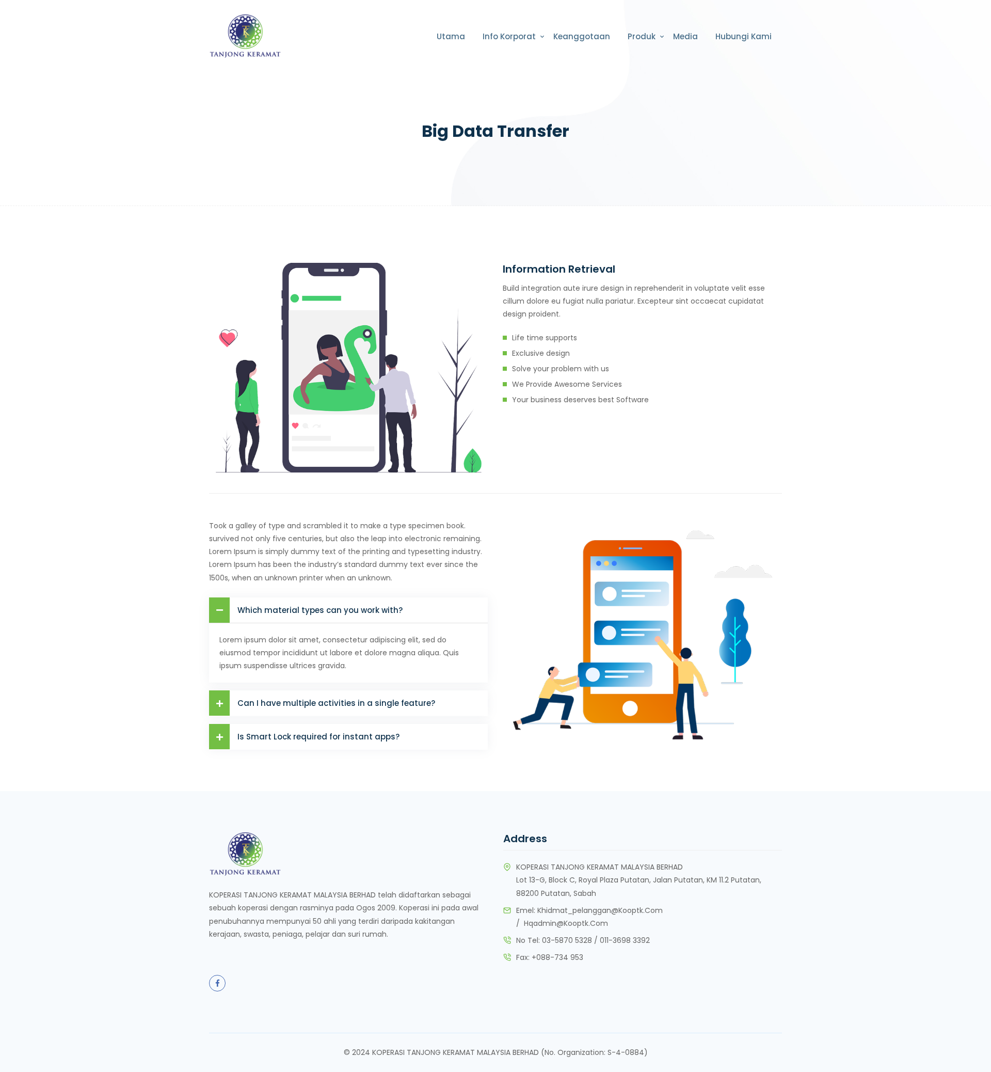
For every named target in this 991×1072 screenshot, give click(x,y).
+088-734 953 (557, 957)
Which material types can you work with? (320, 610)
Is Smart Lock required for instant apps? (318, 736)
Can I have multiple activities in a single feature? (336, 703)
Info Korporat (509, 36)
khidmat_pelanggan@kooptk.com (600, 910)
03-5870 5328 (567, 940)
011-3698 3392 (625, 940)
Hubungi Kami (743, 36)
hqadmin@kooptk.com (566, 923)
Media (685, 36)
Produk (642, 36)
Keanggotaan (581, 36)
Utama (451, 36)
